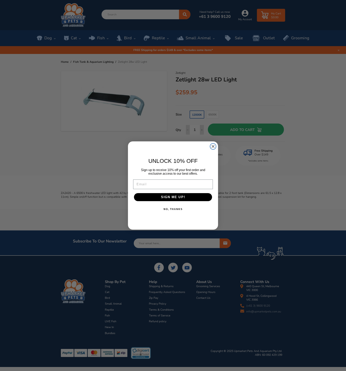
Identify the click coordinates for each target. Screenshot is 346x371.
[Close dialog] (213, 146)
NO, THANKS (173, 209)
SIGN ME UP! (173, 197)
